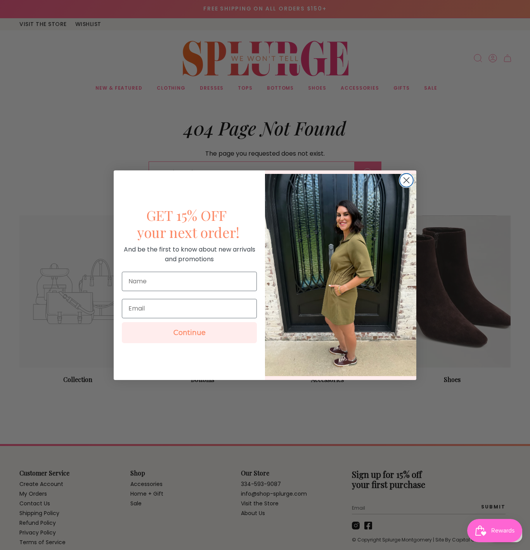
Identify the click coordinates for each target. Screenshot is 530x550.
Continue (189, 332)
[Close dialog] (406, 180)
